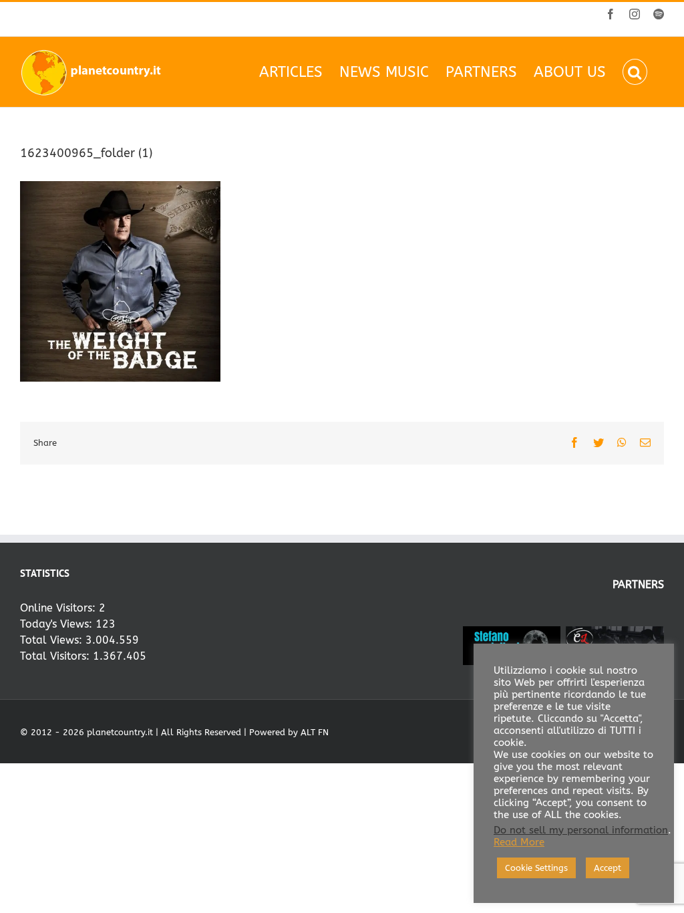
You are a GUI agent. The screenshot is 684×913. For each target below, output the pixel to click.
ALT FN (315, 732)
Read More (519, 842)
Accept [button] (607, 868)
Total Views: (53, 640)
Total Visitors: (56, 656)
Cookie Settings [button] (536, 868)
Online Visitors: (59, 608)
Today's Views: (58, 624)
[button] (635, 72)
